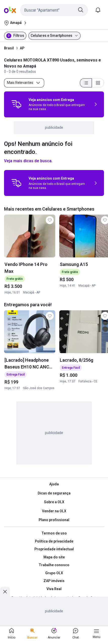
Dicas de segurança (54, 493)
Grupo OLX (54, 573)
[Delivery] (16, 104)
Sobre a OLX (54, 502)
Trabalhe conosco (54, 565)
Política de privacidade (54, 541)
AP (22, 48)
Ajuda (54, 484)
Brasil (9, 48)
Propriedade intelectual (54, 549)
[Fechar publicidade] (5, 592)
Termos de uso (54, 533)
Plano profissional (54, 520)
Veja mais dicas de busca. (28, 160)
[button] (54, 10)
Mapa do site (54, 557)
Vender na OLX (54, 511)
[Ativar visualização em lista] (86, 82)
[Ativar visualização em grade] (98, 82)
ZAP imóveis (54, 581)
